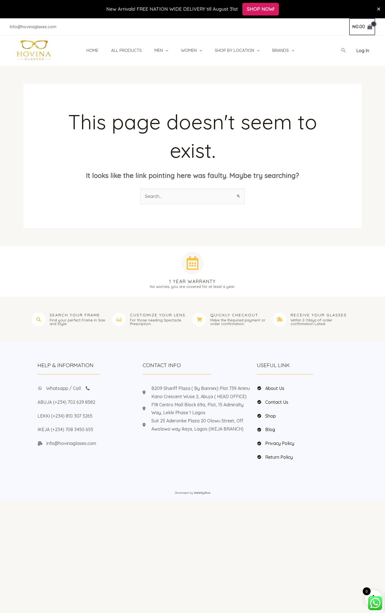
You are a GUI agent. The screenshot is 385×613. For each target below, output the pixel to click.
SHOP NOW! (260, 9)
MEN (158, 50)
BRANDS (280, 50)
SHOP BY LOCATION (234, 50)
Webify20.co (202, 493)
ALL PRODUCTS (126, 50)
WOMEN (189, 50)
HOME (92, 50)
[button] (165, 50)
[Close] (378, 9)
